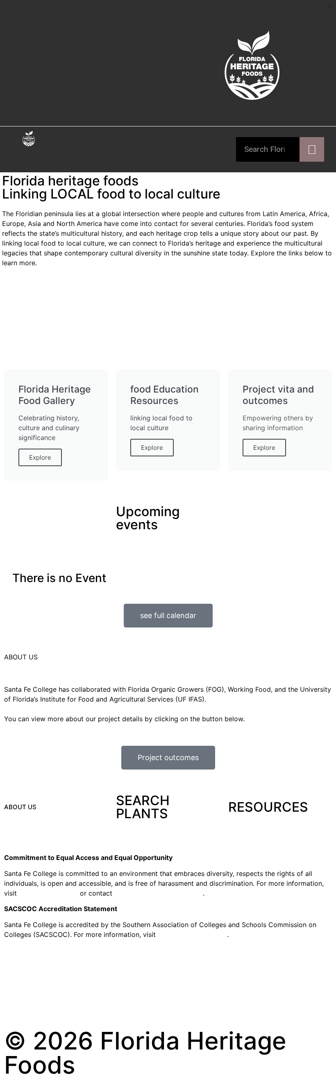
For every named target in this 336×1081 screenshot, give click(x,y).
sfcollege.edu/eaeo (48, 893)
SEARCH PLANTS (143, 806)
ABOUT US (20, 807)
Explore (40, 457)
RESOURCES (268, 807)
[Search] (312, 149)
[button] (329, 6)
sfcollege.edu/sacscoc (192, 934)
